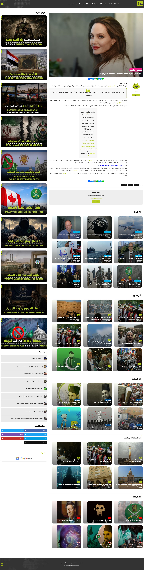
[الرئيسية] (140, 4)
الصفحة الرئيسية (115, 4)
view (142, 217)
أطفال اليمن (118, 103)
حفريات (136, 92)
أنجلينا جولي (111, 86)
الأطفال (89, 160)
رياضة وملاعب (136, 69)
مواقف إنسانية (124, 185)
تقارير (109, 4)
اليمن (64, 173)
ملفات (86, 4)
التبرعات (75, 170)
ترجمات (91, 4)
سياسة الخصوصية (74, 563)
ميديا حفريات (81, 4)
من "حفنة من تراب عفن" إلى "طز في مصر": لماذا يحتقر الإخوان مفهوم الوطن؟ (30, 366)
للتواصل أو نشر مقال (65, 563)
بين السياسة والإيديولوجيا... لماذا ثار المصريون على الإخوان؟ (33, 373)
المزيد (69, 4)
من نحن (81, 563)
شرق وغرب (74, 4)
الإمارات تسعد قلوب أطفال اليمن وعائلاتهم (110, 165)
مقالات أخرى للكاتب (136, 95)
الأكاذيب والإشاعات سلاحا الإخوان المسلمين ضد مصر (34, 388)
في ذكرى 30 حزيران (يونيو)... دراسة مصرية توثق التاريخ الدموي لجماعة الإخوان (30, 403)
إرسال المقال (96, 202)
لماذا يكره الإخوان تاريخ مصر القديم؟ (37, 358)
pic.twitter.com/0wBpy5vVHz (89, 149)
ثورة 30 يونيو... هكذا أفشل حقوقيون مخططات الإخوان (34, 411)
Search (2, 4)
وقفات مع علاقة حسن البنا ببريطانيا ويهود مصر (35, 381)
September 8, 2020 (91, 154)
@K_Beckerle (90, 140)
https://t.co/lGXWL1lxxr (88, 146)
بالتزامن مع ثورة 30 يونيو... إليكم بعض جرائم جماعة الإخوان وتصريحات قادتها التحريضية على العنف (27, 418)
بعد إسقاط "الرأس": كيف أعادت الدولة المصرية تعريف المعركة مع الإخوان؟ (31, 396)
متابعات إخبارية (103, 4)
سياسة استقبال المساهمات (96, 198)
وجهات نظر (96, 4)
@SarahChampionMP (88, 143)
